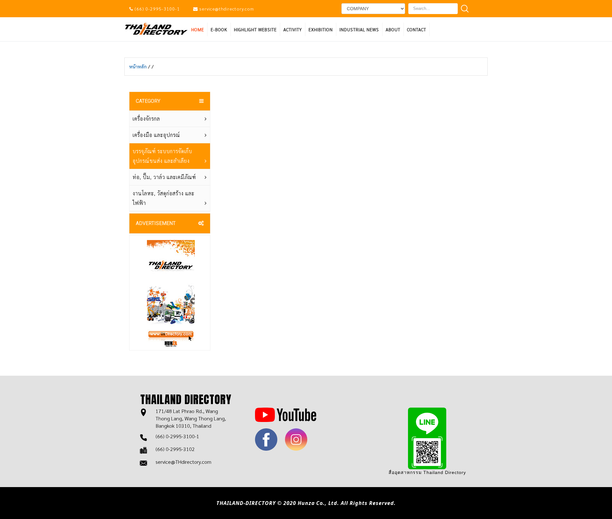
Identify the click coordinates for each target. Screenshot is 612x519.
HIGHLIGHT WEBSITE (255, 29)
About (393, 29)
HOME (197, 29)
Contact (416, 29)
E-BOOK (219, 29)
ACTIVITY (292, 29)
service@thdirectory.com (226, 8)
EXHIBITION (321, 29)
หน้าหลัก (138, 66)
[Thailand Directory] (156, 28)
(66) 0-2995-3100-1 (157, 8)
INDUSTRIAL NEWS (359, 29)
